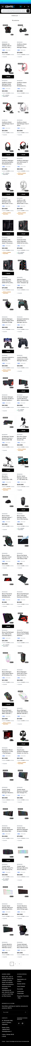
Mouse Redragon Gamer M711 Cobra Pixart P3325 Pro (22, 673)
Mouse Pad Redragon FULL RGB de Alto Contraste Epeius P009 (8, 633)
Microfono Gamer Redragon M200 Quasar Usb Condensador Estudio (23, 438)
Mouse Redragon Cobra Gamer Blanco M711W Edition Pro (7, 673)
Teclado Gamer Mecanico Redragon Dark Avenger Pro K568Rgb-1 (22, 791)
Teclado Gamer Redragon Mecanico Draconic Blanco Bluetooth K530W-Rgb (22, 868)
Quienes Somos (21, 983)
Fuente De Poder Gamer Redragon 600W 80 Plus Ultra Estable (7, 281)
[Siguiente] (19, 964)
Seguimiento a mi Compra (21, 980)
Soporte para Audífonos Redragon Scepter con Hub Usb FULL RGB (23, 751)
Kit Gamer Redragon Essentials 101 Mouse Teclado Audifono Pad (8, 398)
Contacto (19, 976)
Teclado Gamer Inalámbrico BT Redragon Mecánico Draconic (7, 791)
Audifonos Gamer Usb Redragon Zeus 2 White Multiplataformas (23, 123)
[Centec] (12, 6)
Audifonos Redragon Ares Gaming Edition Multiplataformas (7, 162)
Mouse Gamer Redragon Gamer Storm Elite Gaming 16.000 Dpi (22, 517)
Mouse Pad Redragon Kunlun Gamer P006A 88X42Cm (23, 633)
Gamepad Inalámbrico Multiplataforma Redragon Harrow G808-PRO (23, 320)
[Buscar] (28, 10)
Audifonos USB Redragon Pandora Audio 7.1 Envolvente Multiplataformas (7, 241)
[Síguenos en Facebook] (19, 1023)
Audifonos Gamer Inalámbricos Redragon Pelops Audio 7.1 (22, 45)
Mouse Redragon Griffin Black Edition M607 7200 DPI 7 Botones (7, 712)
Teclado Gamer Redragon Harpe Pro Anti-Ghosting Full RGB (7, 868)
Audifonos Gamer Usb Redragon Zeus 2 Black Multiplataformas (8, 123)
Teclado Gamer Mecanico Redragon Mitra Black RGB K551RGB (7, 829)
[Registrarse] (25, 1012)
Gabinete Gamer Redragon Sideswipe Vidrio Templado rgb (22, 281)
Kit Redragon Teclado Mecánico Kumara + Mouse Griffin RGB (8, 438)
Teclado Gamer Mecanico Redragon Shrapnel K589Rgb (22, 829)
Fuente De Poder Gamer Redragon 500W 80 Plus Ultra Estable (22, 241)
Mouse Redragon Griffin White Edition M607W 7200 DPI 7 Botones (22, 712)
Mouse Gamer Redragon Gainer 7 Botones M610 (7, 517)
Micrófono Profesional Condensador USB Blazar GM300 (7, 477)
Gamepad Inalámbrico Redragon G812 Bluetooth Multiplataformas (8, 359)
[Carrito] (28, 6)
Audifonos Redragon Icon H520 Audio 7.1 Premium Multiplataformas (22, 162)
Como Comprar (21, 986)
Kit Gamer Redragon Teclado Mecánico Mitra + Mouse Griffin (23, 398)
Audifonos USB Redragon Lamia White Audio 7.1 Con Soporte (22, 201)
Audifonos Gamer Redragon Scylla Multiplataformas (7, 84)
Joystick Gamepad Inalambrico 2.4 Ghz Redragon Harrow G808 (22, 359)
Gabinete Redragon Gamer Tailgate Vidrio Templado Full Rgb (8, 320)
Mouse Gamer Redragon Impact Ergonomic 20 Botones (6, 557)
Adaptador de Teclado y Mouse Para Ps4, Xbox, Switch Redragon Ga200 (6, 45)
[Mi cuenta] (24, 6)
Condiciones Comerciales (20, 992)
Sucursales (20, 989)
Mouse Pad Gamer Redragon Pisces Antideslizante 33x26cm (7, 595)
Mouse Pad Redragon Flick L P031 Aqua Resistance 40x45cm (23, 595)
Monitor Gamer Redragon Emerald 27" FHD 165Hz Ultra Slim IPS (22, 477)
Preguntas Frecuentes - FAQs (23, 997)
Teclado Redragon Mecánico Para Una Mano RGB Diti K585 (22, 946)
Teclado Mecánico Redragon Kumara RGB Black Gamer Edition (7, 946)
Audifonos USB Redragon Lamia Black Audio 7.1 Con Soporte (7, 201)
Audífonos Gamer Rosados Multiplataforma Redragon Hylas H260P (22, 84)
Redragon (4, 42)
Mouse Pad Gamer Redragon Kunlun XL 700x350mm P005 (22, 557)
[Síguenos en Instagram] (22, 1023)
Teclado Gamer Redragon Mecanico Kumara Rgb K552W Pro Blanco (7, 907)
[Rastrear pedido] (20, 6)
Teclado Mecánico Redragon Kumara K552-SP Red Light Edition (22, 907)
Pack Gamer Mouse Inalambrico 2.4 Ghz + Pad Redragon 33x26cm (7, 751)
